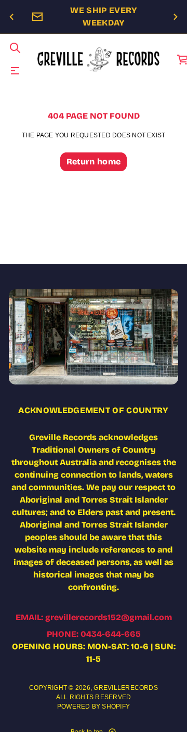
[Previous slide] (11, 17)
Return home (93, 161)
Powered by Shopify (93, 706)
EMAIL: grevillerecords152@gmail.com (94, 617)
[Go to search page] (15, 47)
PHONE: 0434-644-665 (94, 634)
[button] (15, 47)
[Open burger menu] (15, 70)
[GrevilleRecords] (99, 59)
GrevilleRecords (126, 687)
